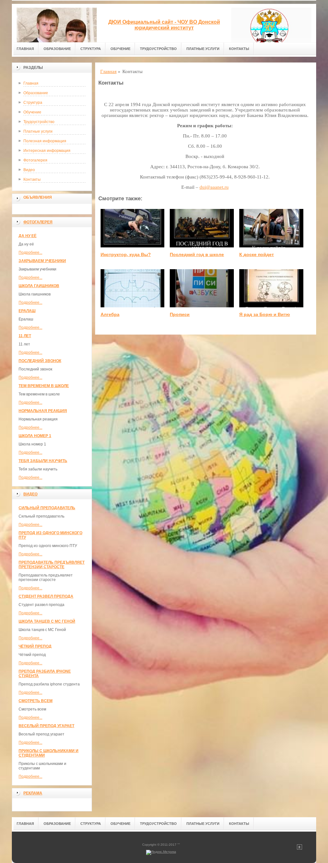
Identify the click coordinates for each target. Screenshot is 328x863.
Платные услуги (202, 49)
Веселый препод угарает (46, 726)
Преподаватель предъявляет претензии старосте (52, 564)
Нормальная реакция (43, 411)
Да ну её (28, 236)
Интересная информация (46, 150)
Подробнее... (30, 252)
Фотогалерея (35, 160)
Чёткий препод (35, 646)
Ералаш (27, 311)
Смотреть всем (36, 701)
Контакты (239, 49)
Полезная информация (44, 141)
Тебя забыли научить (43, 461)
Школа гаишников (39, 286)
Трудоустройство (158, 49)
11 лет (25, 336)
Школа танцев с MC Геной (47, 621)
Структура (90, 49)
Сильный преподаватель (47, 508)
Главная (25, 49)
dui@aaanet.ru (214, 187)
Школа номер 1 (35, 436)
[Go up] (299, 848)
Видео (29, 170)
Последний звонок (40, 361)
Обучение (120, 49)
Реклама (32, 793)
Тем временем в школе (44, 386)
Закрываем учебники (42, 261)
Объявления (37, 197)
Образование (57, 49)
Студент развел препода (46, 596)
